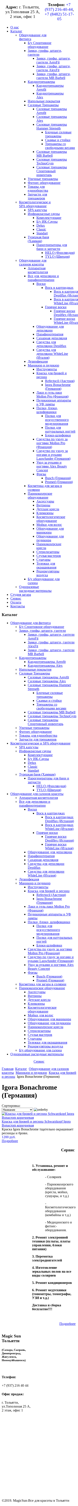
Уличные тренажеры (34, 728)
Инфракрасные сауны (35, 751)
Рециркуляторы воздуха (45, 1046)
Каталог (21, 1069)
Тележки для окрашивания (47, 1042)
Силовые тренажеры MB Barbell (51, 712)
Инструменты (38, 887)
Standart (33, 770)
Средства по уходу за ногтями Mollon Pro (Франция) (50, 951)
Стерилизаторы (39, 1031)
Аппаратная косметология (38, 798)
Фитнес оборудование (35, 731)
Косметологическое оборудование (42, 1009)
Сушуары (35, 1038)
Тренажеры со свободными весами (51, 706)
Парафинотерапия (41, 856)
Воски (32, 809)
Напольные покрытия (35, 669)
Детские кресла (39, 1000)
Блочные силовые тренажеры (49, 694)
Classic (32, 766)
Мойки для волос (40, 1015)
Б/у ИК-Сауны (38, 759)
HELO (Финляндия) (51, 786)
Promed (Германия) (50, 980)
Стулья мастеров (40, 1035)
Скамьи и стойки (49, 700)
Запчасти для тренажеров (38, 739)
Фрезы (32, 972)
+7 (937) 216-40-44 (59, 7)
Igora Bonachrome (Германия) (49, 900)
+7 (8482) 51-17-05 (59, 16)
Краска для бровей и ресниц (49, 891)
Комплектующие (40, 755)
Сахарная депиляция (43, 860)
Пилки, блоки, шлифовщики (49, 922)
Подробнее (10, 1141)
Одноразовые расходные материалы (37, 1054)
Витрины (35, 996)
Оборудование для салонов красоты (36, 794)
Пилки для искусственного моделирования (48, 930)
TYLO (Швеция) (48, 790)
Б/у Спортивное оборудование (41, 627)
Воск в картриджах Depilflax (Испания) (59, 819)
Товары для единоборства (38, 735)
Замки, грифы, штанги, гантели (42, 630)
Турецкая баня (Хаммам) (37, 774)
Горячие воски (47, 832)
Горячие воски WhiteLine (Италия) (59, 846)
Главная (7, 1069)
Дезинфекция (29, 879)
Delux (32, 763)
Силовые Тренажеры (34, 673)
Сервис (39, 1061)
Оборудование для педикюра (49, 1023)
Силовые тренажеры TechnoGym (52, 716)
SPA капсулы (28, 747)
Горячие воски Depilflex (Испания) (59, 838)
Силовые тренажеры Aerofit (48, 677)
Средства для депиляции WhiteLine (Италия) (46, 873)
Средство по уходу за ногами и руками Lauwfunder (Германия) (51, 959)
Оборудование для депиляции (50, 852)
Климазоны (36, 1003)
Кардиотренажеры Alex (45, 665)
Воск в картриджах (50, 813)
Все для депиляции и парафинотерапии (34, 803)
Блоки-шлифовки (49, 945)
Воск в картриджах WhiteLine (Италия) (59, 827)
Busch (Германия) (49, 976)
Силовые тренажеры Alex (47, 681)
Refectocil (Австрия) (51, 895)
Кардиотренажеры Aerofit (47, 662)
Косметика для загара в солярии (42, 984)
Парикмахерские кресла (45, 1027)
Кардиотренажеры (32, 658)
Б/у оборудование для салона (40, 1050)
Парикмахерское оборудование (42, 988)
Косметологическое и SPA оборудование (40, 743)
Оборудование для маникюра (49, 1019)
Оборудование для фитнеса (30, 623)
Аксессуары (37, 992)
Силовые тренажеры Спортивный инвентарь (45, 722)
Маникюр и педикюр (34, 883)
